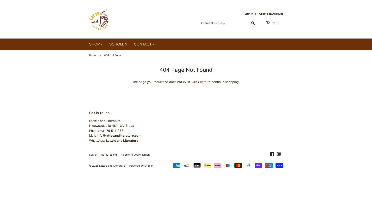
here (203, 82)
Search (93, 154)
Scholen (118, 44)
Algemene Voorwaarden (135, 154)
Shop (94, 44)
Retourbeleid (109, 154)
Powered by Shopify (141, 165)
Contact (143, 44)
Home (92, 55)
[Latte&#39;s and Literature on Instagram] (279, 154)
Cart (275, 22)
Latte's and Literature (112, 165)
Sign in (249, 13)
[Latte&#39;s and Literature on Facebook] (272, 154)
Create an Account (271, 13)
